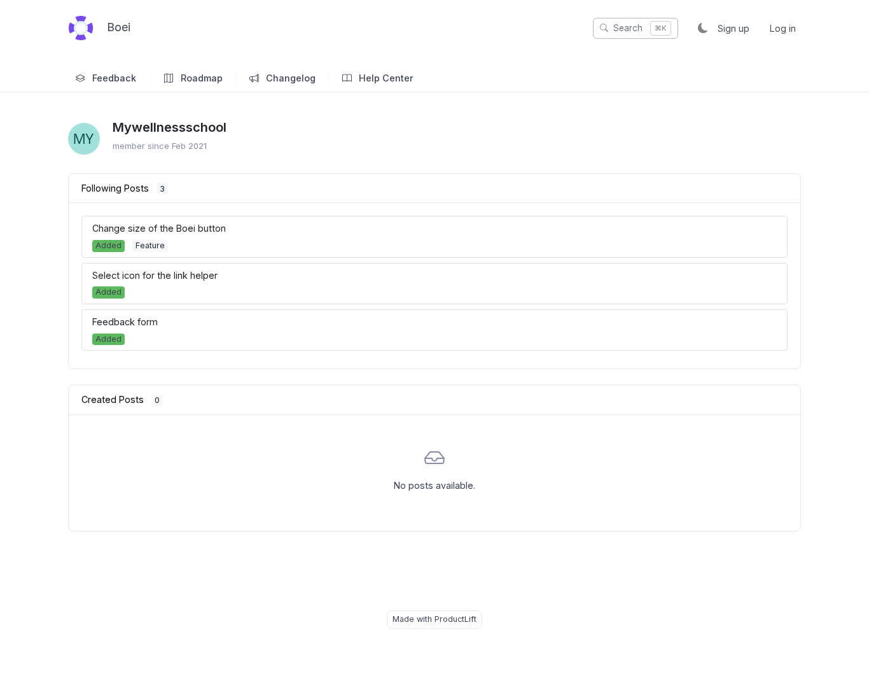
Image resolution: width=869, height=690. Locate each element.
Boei (117, 27)
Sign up (733, 28)
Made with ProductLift (434, 619)
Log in (783, 28)
